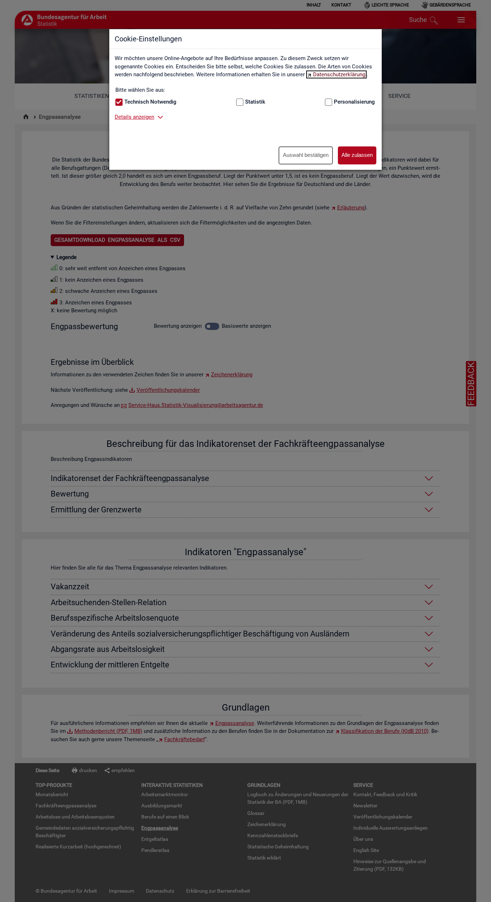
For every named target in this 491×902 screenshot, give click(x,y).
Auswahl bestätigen (306, 155)
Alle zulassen (357, 155)
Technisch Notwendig (150, 102)
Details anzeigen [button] (134, 117)
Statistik (255, 102)
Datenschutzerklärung (339, 74)
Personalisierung (354, 102)
